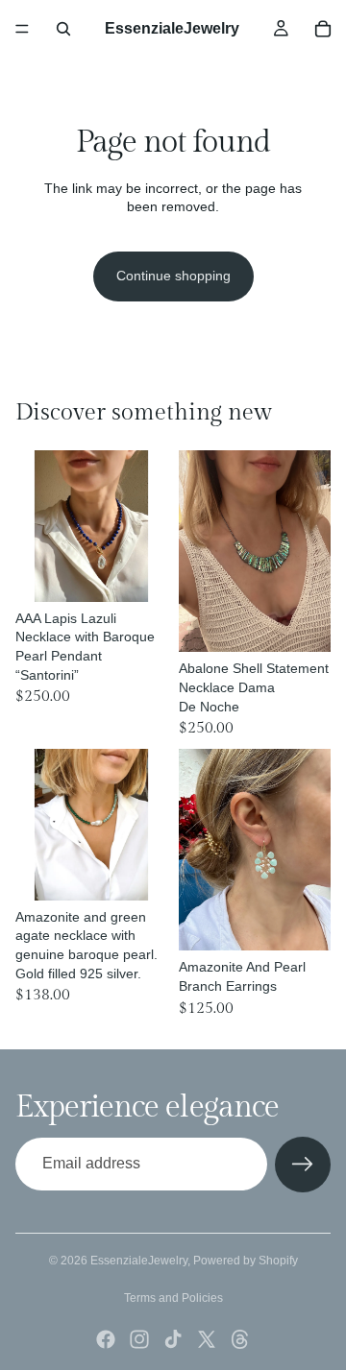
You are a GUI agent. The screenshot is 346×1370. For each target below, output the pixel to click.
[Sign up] (303, 1164)
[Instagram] (139, 1339)
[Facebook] (105, 1339)
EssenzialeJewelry (138, 1260)
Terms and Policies (173, 1298)
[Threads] (240, 1339)
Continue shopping (173, 275)
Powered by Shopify (245, 1260)
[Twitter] (206, 1339)
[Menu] (22, 29)
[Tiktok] (173, 1339)
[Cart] (323, 29)
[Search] (63, 29)
